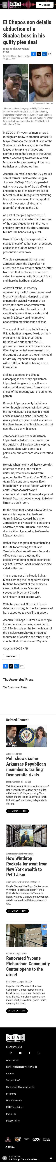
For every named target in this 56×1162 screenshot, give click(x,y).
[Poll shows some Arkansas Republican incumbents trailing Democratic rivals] (26, 736)
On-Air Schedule (14, 1100)
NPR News (11, 656)
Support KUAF (13, 1080)
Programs (11, 1094)
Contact (10, 1073)
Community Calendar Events (20, 1087)
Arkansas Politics (14, 754)
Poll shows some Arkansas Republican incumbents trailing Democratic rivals (26, 766)
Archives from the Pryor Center (19, 853)
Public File (11, 1114)
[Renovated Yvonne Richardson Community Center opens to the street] (26, 935)
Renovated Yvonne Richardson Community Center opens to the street (28, 966)
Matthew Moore (13, 782)
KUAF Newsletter (14, 1107)
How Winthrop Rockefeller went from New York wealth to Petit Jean (26, 866)
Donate (46, 4)
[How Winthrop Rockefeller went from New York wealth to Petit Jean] (26, 836)
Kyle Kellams (11, 981)
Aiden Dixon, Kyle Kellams (17, 882)
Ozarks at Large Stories (16, 953)
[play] (5, 1158)
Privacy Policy (13, 1121)
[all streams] (52, 1158)
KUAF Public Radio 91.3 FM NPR (21, 1067)
